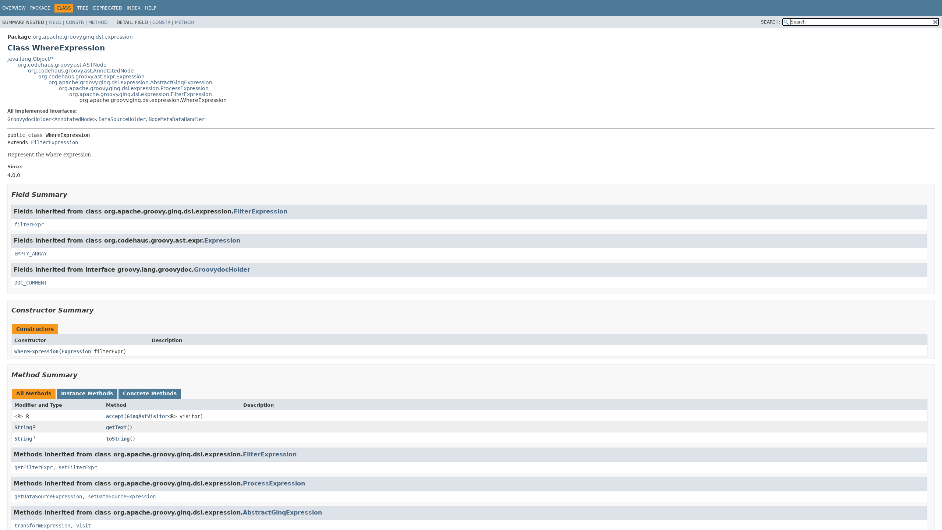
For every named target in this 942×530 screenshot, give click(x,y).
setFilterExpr (78, 467)
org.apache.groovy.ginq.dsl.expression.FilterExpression (140, 94)
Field (55, 22)
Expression (222, 240)
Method (97, 22)
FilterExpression (54, 142)
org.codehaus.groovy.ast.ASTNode (62, 65)
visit (83, 526)
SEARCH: (770, 22)
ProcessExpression (274, 483)
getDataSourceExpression (48, 496)
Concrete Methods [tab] (150, 393)
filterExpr (29, 224)
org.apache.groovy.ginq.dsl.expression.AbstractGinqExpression (130, 82)
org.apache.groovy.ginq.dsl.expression (83, 37)
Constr (75, 22)
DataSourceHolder (122, 119)
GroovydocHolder (29, 119)
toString (118, 439)
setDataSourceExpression (122, 496)
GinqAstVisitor (147, 416)
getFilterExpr (33, 467)
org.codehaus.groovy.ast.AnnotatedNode (81, 71)
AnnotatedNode (73, 119)
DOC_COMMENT (30, 283)
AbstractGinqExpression (282, 512)
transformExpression (42, 526)
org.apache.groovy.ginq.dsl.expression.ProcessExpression (134, 88)
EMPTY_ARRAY (30, 254)
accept (115, 416)
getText (116, 427)
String (23, 427)
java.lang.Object (28, 59)
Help (150, 8)
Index (134, 8)
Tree (83, 8)
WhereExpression (36, 351)
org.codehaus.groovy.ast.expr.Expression (91, 77)
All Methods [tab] (33, 393)
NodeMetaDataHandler (177, 119)
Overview (14, 8)
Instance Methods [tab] (87, 393)
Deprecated (107, 8)
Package (40, 8)
